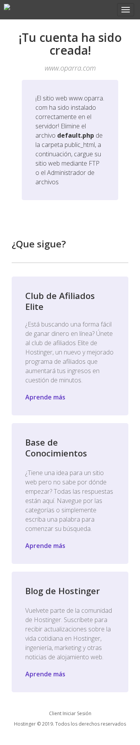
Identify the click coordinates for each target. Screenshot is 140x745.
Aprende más (45, 397)
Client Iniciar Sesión (70, 713)
